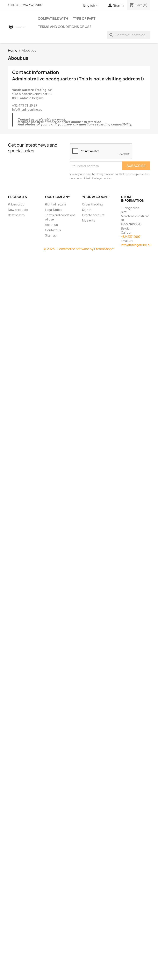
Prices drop (16, 204)
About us (51, 225)
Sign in (86, 210)
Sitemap (51, 235)
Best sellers (16, 215)
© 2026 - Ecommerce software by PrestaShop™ (79, 249)
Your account (95, 197)
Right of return (55, 204)
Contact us (53, 230)
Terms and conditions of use (65, 26)
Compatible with (53, 18)
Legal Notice (53, 210)
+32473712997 (31, 5)
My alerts (88, 220)
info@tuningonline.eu (136, 245)
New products (18, 210)
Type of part (84, 18)
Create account (93, 215)
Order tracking (92, 204)
